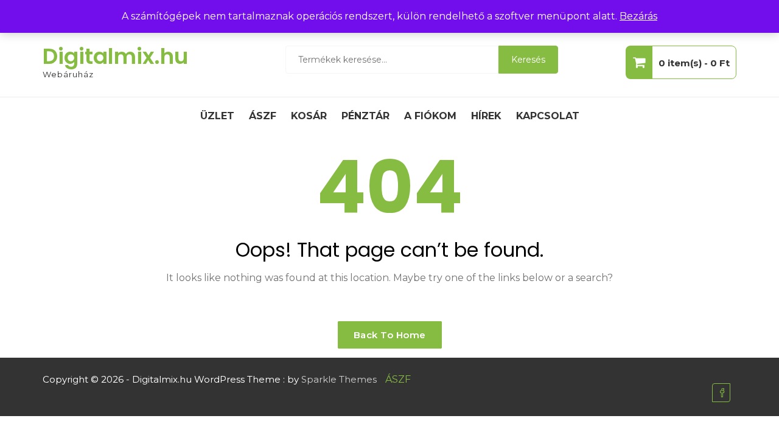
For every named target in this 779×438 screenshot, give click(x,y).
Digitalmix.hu (115, 56)
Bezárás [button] (638, 16)
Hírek (486, 116)
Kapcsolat (547, 116)
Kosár (309, 116)
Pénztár (365, 116)
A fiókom (430, 116)
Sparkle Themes (339, 379)
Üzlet (217, 116)
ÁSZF (262, 116)
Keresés (528, 59)
